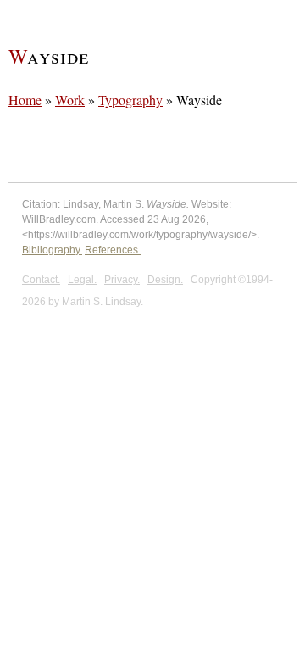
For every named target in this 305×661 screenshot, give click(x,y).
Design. (165, 280)
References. (113, 250)
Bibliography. (52, 250)
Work (70, 99)
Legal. (82, 280)
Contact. (41, 280)
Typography (130, 99)
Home (25, 99)
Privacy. (122, 280)
